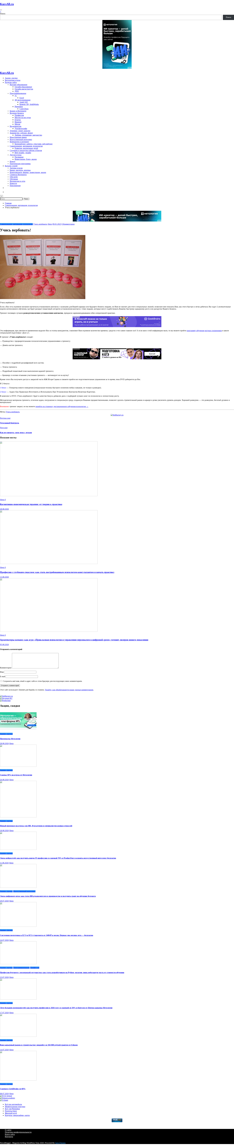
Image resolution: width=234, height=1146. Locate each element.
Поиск (2, 14)
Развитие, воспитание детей (26, 148)
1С (16, 96)
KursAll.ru (7, 4)
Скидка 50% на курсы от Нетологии (16, 775)
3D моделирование (22, 100)
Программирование (18, 93)
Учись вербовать (40, 224)
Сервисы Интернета (18, 175)
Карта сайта (10, 1134)
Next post (3, 428)
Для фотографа (21, 128)
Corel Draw (24, 109)
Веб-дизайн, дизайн (23, 153)
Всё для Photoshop (12, 1109)
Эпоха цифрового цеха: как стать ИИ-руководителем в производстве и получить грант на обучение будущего (48, 896)
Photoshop (19, 107)
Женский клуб (11, 1113)
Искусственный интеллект (21, 139)
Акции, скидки (11, 78)
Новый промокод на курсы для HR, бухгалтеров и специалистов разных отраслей (36, 826)
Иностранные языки (18, 137)
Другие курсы (15, 155)
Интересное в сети (17, 181)
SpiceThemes (60, 1143)
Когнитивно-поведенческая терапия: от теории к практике (31, 504)
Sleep (50, 224)
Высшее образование (18, 85)
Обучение (14, 179)
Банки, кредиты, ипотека (20, 170)
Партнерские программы (20, 164)
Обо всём (14, 177)
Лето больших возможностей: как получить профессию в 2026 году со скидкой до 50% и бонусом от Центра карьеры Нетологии (56, 1008)
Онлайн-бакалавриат (23, 87)
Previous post (5, 418)
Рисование (19, 157)
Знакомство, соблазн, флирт (21, 133)
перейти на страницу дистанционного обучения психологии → (61, 406)
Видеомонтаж (15, 126)
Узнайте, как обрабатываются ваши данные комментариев (69, 690)
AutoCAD (24, 102)
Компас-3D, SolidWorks (29, 104)
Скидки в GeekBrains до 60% (12, 1089)
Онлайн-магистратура (24, 89)
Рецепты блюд (11, 1111)
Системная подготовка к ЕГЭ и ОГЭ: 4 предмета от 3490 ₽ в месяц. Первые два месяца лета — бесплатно (46, 935)
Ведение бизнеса (17, 113)
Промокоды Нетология (10, 739)
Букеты (18, 120)
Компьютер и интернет (19, 142)
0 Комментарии (68, 224)
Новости (13, 183)
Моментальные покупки (15, 1107)
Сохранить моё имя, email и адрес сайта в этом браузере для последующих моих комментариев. (42, 681)
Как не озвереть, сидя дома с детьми (16, 433)
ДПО (17, 91)
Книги (12, 161)
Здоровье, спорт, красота (20, 131)
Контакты (9, 1137)
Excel (22, 98)
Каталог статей (11, 166)
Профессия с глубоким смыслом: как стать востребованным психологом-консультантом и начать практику (57, 572)
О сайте (8, 1130)
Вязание (18, 122)
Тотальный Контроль (9, 423)
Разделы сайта (11, 82)
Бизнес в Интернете (18, 111)
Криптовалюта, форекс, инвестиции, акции (28, 172)
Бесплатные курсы (12, 80)
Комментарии (6, 668)
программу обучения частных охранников (204, 331)
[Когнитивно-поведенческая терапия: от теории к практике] (49, 495)
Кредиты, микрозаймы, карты (17, 1115)
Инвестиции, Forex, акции (26, 159)
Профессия (19, 115)
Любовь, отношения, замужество (28, 135)
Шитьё (17, 124)
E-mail (3, 676)
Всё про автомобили (13, 1104)
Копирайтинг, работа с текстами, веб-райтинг (34, 144)
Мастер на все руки (23, 117)
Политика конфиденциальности (18, 1132)
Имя (2, 672)
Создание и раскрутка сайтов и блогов (26, 150)
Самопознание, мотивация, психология (26, 146)
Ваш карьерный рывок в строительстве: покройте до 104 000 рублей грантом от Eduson (39, 1045)
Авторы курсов (16, 168)
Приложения (15, 186)
